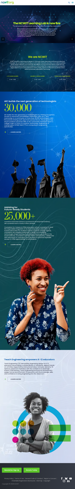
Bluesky (66, 478)
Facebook (62, 478)
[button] (69, 3)
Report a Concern (50, 479)
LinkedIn (68, 481)
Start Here (12, 79)
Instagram (64, 481)
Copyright (46, 481)
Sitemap (39, 481)
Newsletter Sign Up (11, 470)
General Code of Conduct (34, 479)
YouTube (70, 478)
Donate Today (31, 470)
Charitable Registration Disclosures (23, 481)
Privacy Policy (9, 479)
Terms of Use (19, 479)
